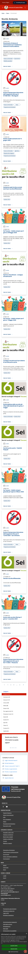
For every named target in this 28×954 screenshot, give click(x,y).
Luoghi (4, 876)
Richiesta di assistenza (8, 915)
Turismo (5, 841)
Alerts (7, 38)
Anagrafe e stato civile (8, 832)
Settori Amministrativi (8, 815)
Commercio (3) (6, 697)
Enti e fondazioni (7, 819)
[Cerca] (25, 7)
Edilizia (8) (5, 705)
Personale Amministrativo (9, 824)
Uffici (4, 817)
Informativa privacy (7, 924)
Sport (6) (5, 722)
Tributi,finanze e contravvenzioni (10, 852)
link (1, 943)
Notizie (7, 270)
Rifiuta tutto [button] (14, 949)
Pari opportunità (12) (8, 711)
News (7, 13)
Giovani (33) (6, 708)
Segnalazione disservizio (8, 911)
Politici (4, 821)
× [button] (26, 933)
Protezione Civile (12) (8, 714)
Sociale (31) (6, 720)
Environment (6, 854)
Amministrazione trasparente (10, 922)
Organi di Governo (7, 813)
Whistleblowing (6, 926)
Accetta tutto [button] (14, 945)
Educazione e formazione (9, 850)
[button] (14, 951)
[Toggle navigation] (3, 7)
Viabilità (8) (5, 731)
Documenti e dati (7, 826)
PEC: (2, 892)
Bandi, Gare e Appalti (8, 837)
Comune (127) (6, 700)
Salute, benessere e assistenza (10, 856)
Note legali (5, 928)
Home (3, 13)
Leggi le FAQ (6, 913)
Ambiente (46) (6, 694)
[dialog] (14, 943)
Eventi (4, 878)
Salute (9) (5, 717)
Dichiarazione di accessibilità (9, 931)
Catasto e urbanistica (8, 839)
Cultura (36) (6, 703)
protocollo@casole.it (6, 895)
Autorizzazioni (6, 859)
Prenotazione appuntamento (9, 909)
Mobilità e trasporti (7, 843)
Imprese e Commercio (8, 835)
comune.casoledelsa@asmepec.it (11, 892)
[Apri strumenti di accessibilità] (25, 951)
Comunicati (5, 867)
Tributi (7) (5, 725)
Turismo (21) (6, 728)
